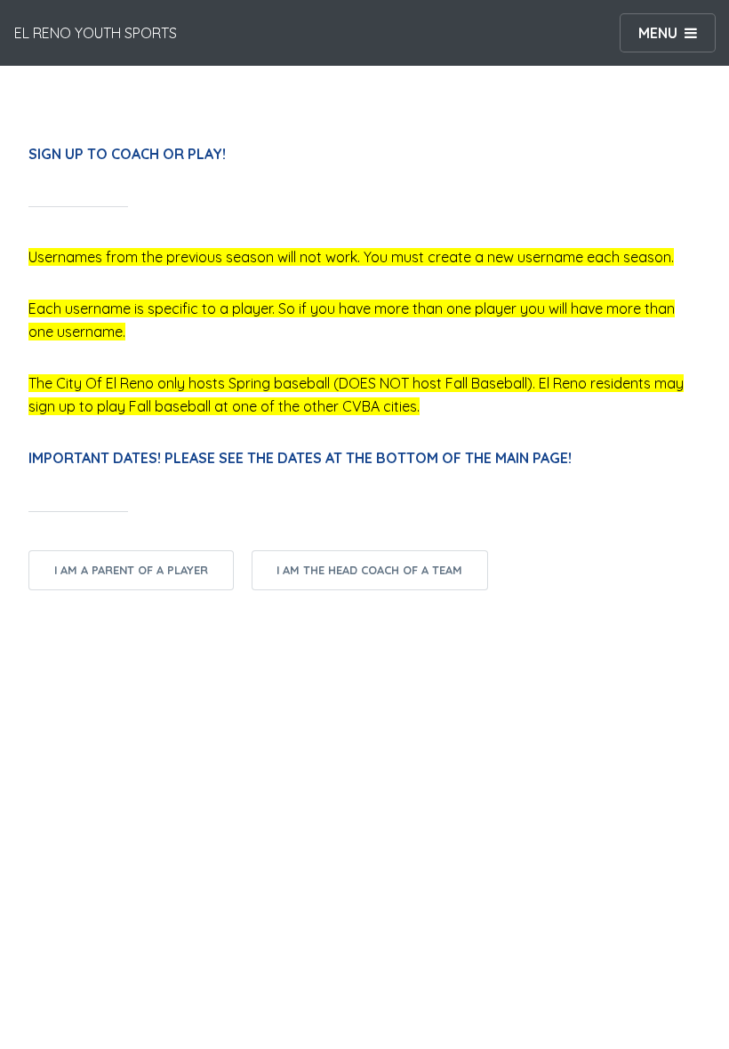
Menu (657, 33)
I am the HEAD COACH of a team (369, 570)
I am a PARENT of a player (131, 570)
